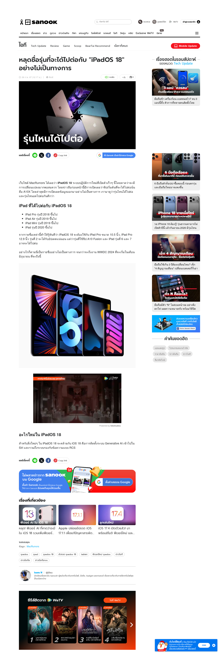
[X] (41, 155)
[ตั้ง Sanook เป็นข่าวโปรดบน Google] (77, 480)
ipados (24, 554)
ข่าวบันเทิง (64, 33)
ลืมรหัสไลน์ (160, 359)
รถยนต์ (107, 33)
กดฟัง (111, 77)
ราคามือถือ (160, 353)
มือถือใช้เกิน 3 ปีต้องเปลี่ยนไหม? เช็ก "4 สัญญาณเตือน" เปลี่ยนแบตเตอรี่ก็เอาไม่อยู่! (176, 268)
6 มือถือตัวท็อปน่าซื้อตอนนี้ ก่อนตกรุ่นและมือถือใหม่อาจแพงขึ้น (175, 185)
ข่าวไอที (119, 554)
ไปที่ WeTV (115, 600)
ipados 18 (48, 554)
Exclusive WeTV (145, 33)
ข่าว (45, 33)
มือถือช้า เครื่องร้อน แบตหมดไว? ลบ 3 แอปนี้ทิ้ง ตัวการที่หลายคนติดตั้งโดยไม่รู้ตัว (175, 102)
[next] (132, 625)
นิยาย (159, 33)
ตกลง (204, 645)
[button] (97, 22)
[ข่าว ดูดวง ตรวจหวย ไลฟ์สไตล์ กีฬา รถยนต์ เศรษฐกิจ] (38, 22)
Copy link (62, 155)
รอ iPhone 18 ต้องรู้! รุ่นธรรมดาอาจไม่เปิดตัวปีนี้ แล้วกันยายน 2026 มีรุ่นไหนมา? (176, 227)
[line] (34, 155)
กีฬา (74, 33)
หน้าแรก (24, 33)
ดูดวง (53, 33)
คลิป (130, 33)
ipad (35, 554)
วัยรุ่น (123, 33)
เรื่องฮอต (35, 33)
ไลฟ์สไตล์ (96, 33)
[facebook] (48, 155)
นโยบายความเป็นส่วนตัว (177, 648)
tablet (84, 554)
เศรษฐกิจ (83, 33)
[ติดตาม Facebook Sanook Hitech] (176, 323)
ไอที (115, 33)
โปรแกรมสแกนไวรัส (178, 348)
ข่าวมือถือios (41, 560)
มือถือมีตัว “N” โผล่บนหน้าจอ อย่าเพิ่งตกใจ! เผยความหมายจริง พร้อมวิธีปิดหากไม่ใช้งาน (175, 308)
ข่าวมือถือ (25, 560)
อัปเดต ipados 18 (67, 554)
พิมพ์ (51, 77)
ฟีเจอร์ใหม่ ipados (101, 554)
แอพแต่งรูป (160, 348)
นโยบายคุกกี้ (192, 648)
